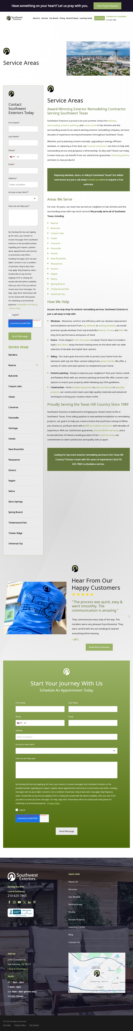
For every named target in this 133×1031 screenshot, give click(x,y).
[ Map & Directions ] (18, 968)
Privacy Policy (14, 308)
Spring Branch (58, 283)
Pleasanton (57, 263)
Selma (54, 278)
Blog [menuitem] (70, 934)
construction (90, 125)
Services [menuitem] (44, 18)
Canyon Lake (57, 233)
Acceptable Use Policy (26, 304)
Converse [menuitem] (13, 407)
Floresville (56, 248)
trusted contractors (97, 146)
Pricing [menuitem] (62, 18)
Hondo (54, 253)
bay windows (88, 325)
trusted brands (106, 435)
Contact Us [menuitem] (74, 942)
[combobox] (23, 198)
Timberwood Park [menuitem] (17, 522)
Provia (110, 330)
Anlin (121, 330)
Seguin (54, 273)
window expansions (82, 387)
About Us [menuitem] (36, 18)
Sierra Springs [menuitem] (15, 501)
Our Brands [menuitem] (53, 18)
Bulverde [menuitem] (13, 375)
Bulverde (55, 228)
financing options (120, 155)
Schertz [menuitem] (12, 470)
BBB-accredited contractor (98, 425)
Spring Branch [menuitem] (15, 512)
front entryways (82, 339)
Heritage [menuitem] (13, 428)
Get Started (99, 18)
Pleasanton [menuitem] (14, 459)
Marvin (102, 330)
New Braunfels (58, 258)
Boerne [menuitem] (12, 365)
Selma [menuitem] (11, 491)
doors (50, 125)
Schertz (54, 268)
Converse (55, 243)
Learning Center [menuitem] (86, 18)
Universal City (58, 294)
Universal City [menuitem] (15, 543)
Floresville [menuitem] (13, 417)
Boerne (55, 223)
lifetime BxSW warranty (106, 430)
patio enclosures (104, 387)
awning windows (107, 325)
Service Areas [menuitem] (18, 347)
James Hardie (107, 361)
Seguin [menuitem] (11, 480)
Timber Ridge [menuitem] (15, 533)
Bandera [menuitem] (12, 354)
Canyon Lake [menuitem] (15, 386)
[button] (129, 616)
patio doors (62, 344)
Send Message (20, 336)
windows (111, 120)
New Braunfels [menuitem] (16, 449)
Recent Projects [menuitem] (72, 18)
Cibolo (54, 238)
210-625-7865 (17, 895)
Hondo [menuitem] (11, 438)
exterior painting (69, 125)
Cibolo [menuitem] (11, 396)
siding (57, 125)
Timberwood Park (60, 288)
